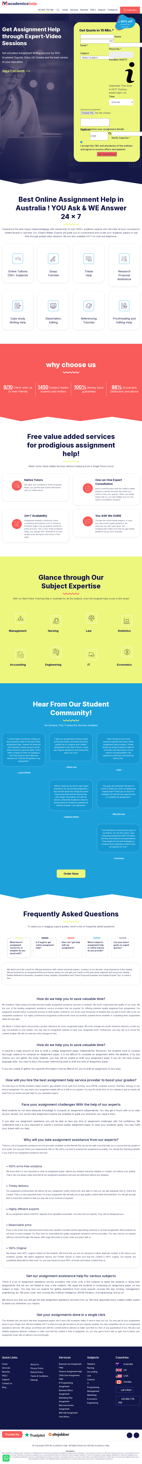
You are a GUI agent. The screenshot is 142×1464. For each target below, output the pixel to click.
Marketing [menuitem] (91, 1395)
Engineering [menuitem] (92, 1403)
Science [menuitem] (91, 1379)
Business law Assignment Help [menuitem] (70, 1366)
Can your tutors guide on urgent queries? (121, 945)
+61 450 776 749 (45, 10)
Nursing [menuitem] (90, 1368)
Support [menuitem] (5, 1379)
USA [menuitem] (125, 1375)
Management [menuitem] (93, 1391)
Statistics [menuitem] (91, 1364)
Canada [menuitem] (127, 1381)
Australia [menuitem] (128, 1364)
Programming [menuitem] (93, 1387)
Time (112, 96)
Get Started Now (107, 154)
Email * (84, 45)
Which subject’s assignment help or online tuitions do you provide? (96, 946)
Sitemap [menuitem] (34, 1380)
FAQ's (93, 10)
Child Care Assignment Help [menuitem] (69, 1377)
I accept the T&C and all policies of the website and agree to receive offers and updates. (106, 147)
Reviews (84, 10)
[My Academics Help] (19, 4)
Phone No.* (115, 49)
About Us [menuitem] (35, 1364)
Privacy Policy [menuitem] (37, 1368)
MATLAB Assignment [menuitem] (68, 1413)
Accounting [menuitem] (92, 1372)
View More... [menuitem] (64, 1416)
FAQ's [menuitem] (4, 1375)
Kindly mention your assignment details (102, 129)
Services (74, 10)
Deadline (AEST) (118, 59)
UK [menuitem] (125, 1370)
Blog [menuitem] (4, 1387)
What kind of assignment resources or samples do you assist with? (17, 948)
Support (101, 10)
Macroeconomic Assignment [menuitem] (66, 1407)
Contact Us (113, 10)
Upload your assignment (90, 109)
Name (118, 36)
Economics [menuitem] (92, 1399)
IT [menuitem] (88, 1383)
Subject (84, 53)
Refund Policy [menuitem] (37, 1372)
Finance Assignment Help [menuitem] (70, 1371)
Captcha (85, 130)
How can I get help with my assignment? (71, 945)
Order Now (131, 10)
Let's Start (125, 1390)
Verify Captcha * (120, 137)
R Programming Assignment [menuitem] (66, 1385)
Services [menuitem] (6, 1368)
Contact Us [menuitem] (7, 1383)
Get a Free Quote (13, 70)
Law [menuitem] (89, 1375)
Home (65, 10)
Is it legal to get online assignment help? (45, 945)
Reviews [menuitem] (6, 1372)
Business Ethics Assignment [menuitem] (66, 1392)
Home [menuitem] (4, 1364)
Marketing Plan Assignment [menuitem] (66, 1400)
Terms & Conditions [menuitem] (39, 1376)
